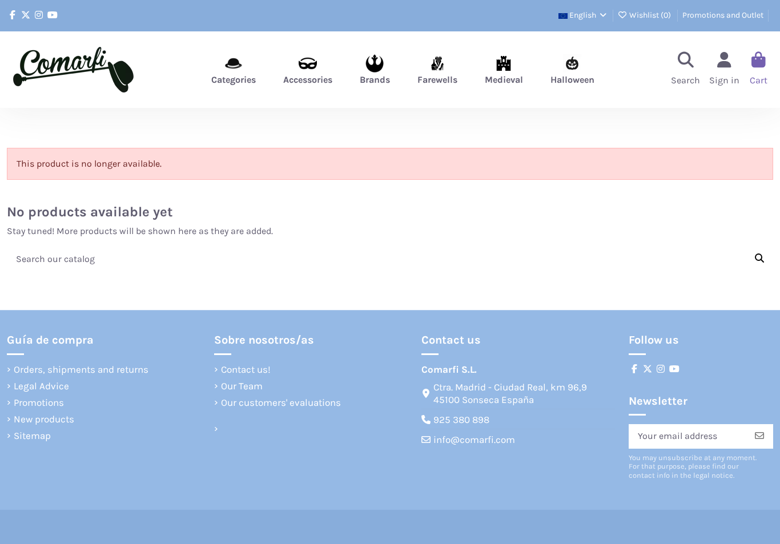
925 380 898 (461, 419)
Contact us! (246, 369)
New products (44, 419)
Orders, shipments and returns (81, 369)
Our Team (242, 386)
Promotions (39, 402)
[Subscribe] (759, 436)
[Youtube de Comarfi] (52, 15)
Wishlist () (650, 15)
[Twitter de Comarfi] (25, 15)
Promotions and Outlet (722, 15)
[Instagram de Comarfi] (39, 15)
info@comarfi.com (474, 439)
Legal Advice (41, 386)
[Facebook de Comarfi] (12, 15)
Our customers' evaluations (281, 402)
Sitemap (32, 435)
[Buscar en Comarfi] (759, 259)
